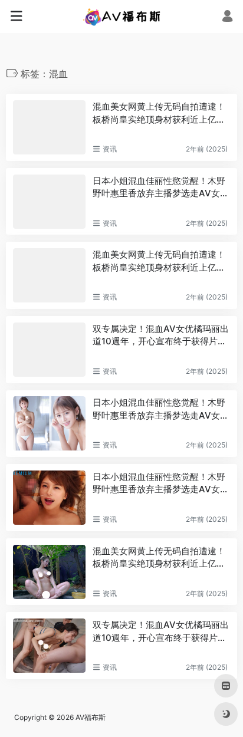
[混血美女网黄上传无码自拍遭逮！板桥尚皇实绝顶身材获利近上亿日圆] (49, 127)
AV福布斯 (90, 717)
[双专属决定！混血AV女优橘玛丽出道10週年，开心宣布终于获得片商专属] (49, 350)
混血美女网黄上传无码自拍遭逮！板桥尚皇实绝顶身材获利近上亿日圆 (159, 113)
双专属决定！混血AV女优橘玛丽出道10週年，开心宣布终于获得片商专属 (161, 335)
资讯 (110, 148)
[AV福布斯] (122, 16)
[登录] (227, 17)
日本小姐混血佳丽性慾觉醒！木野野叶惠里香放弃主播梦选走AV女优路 (161, 187)
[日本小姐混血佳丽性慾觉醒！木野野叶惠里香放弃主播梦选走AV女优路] (49, 202)
